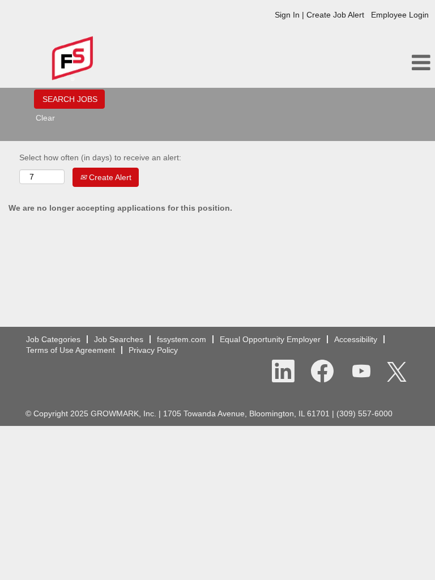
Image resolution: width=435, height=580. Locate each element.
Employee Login (400, 14)
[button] (362, 62)
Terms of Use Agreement (70, 350)
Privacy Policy (153, 350)
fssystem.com (181, 339)
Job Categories (53, 339)
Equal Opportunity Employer (270, 339)
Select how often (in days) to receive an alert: (100, 157)
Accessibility (355, 339)
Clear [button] (45, 117)
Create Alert (109, 177)
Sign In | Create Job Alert (319, 14)
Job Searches (118, 339)
